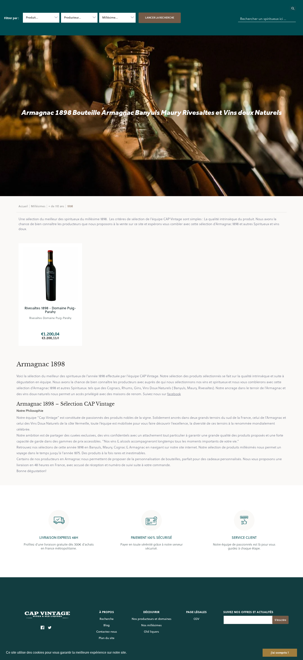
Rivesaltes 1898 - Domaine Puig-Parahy (50, 310)
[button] (128, 653)
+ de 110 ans (56, 206)
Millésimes (38, 206)
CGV (196, 619)
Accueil (23, 206)
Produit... (32, 17)
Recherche (107, 619)
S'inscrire (280, 620)
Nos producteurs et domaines (151, 619)
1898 (70, 206)
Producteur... (72, 17)
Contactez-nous (106, 632)
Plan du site (106, 638)
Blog (106, 625)
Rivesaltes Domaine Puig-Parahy (50, 318)
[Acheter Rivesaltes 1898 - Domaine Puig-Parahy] (50, 275)
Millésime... (110, 17)
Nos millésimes (151, 625)
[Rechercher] (295, 9)
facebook (174, 393)
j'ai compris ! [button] (280, 652)
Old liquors (151, 632)
